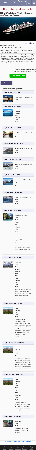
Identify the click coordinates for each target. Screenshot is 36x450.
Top (10, 442)
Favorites (24, 449)
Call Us (31, 449)
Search (11, 449)
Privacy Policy (26, 442)
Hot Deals (18, 449)
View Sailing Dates (18, 76)
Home (4, 449)
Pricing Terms (17, 442)
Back (4, 3)
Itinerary (6, 83)
